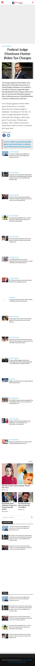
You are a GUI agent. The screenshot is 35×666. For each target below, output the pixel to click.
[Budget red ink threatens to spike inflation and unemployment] (5, 380)
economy (12, 297)
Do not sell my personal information (20, 661)
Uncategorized (6, 46)
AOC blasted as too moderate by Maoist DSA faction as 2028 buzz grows (20, 281)
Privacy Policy (25, 660)
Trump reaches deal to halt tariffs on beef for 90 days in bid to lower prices (20, 300)
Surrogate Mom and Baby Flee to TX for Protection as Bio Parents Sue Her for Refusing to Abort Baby (20, 219)
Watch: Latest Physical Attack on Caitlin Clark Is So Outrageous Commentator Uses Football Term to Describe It (21, 341)
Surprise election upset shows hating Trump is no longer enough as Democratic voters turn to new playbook (20, 198)
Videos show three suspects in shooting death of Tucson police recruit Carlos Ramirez (20, 320)
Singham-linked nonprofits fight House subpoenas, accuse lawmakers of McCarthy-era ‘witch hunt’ (20, 422)
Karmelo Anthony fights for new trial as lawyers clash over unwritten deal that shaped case (20, 240)
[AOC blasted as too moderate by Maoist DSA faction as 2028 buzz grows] (5, 280)
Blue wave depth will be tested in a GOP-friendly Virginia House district (20, 442)
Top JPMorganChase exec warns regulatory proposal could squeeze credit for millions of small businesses (21, 261)
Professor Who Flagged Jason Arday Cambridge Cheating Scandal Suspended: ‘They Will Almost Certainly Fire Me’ (20, 362)
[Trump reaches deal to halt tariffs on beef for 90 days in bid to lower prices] (5, 299)
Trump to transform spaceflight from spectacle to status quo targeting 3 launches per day (19, 155)
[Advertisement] (17, 24)
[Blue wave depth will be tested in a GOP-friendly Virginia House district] (5, 441)
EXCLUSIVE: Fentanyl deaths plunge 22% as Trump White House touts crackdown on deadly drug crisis (21, 402)
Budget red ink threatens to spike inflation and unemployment (21, 381)
